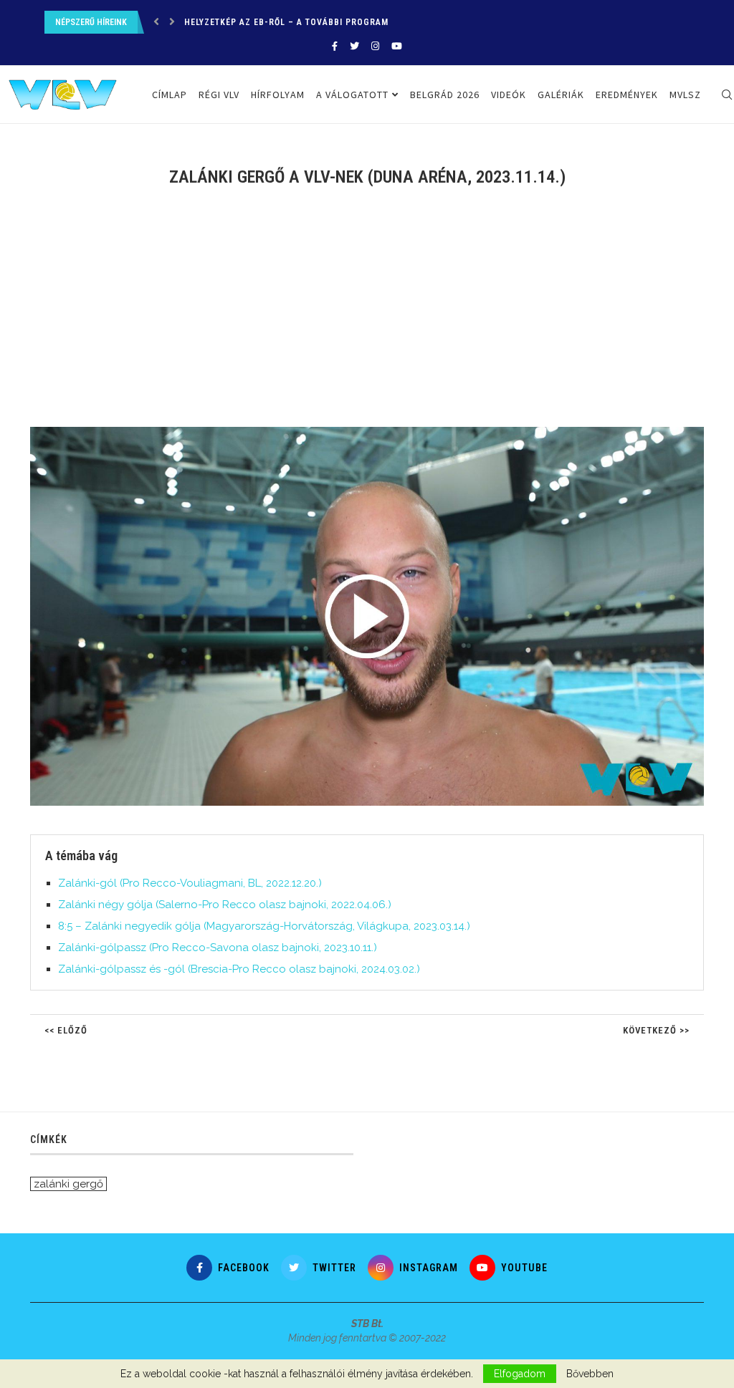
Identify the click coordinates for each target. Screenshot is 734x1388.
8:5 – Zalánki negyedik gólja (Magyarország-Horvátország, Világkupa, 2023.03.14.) (264, 926)
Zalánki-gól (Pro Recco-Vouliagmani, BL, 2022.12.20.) (190, 883)
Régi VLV (219, 94)
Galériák (561, 94)
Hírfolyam (278, 94)
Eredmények (627, 94)
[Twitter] (354, 46)
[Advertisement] (367, 316)
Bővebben (590, 1374)
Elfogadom (519, 1373)
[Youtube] (396, 46)
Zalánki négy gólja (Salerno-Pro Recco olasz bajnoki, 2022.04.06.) (224, 904)
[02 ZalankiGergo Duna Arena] (374, 432)
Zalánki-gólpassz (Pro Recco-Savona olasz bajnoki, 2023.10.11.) (217, 947)
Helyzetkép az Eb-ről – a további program (286, 22)
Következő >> (656, 1030)
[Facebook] (335, 46)
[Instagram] (375, 46)
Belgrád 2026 (445, 94)
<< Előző (65, 1030)
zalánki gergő (68, 1183)
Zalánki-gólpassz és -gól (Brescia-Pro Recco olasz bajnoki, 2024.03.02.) (239, 969)
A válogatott (352, 94)
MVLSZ (685, 94)
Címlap (169, 94)
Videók (508, 94)
